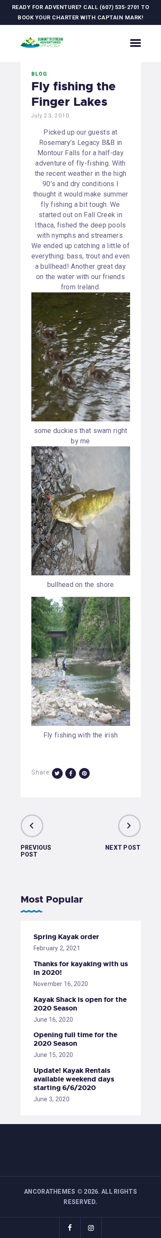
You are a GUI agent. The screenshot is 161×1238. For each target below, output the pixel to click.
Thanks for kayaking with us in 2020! (80, 968)
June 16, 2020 (53, 1019)
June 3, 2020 (51, 1099)
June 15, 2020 (53, 1054)
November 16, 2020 (60, 983)
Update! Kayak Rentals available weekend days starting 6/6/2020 (73, 1079)
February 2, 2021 (56, 948)
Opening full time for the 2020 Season (75, 1039)
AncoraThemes (49, 1191)
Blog (39, 74)
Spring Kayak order (66, 937)
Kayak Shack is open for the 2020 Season (80, 1004)
